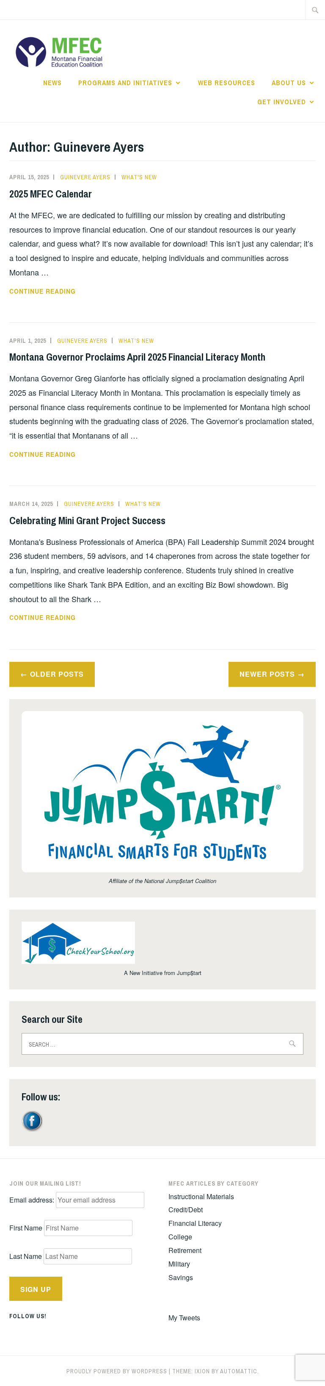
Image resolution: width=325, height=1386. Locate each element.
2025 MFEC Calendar (50, 193)
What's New (139, 177)
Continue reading (60, 291)
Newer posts (267, 674)
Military (179, 1264)
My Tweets (184, 1317)
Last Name (25, 1256)
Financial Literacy (195, 1223)
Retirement (184, 1250)
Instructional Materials (201, 1196)
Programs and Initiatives (125, 82)
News (52, 82)
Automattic (238, 1371)
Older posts (57, 674)
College (180, 1237)
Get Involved (281, 101)
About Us (289, 82)
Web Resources (226, 82)
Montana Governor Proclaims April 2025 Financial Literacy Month (137, 357)
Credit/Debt (185, 1209)
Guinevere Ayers (85, 177)
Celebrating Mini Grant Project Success (87, 520)
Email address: (32, 1200)
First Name (25, 1228)
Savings (180, 1277)
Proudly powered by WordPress (116, 1371)
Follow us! (28, 1316)
